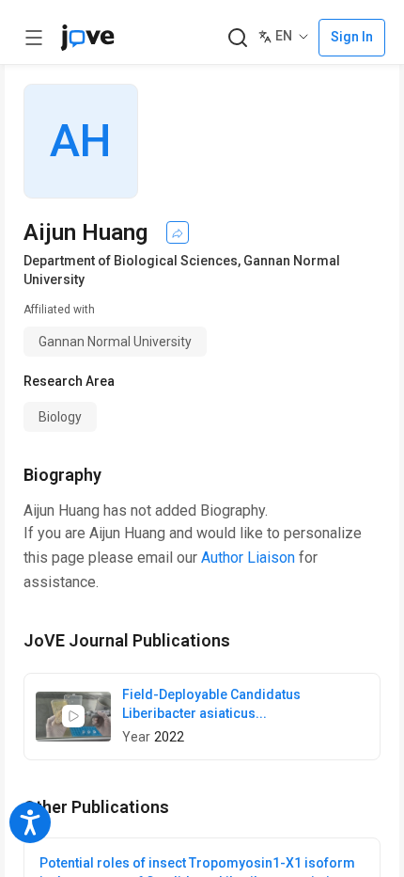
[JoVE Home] (87, 37)
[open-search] (237, 38)
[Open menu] (34, 38)
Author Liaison (248, 557)
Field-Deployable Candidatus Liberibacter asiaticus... (211, 704)
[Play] (73, 716)
